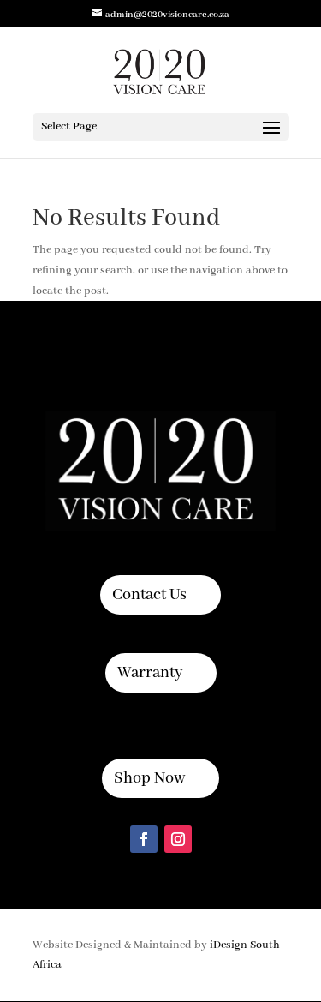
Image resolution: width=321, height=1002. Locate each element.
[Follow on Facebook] (144, 839)
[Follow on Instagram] (178, 839)
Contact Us (149, 595)
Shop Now (149, 778)
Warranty (149, 673)
